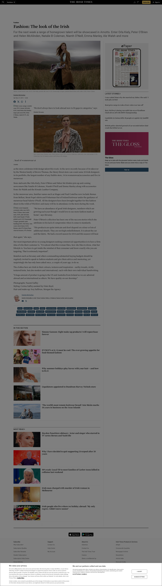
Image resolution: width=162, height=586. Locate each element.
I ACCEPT (139, 571)
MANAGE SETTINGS (139, 576)
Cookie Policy (20, 578)
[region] (81, 574)
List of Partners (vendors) (80, 574)
